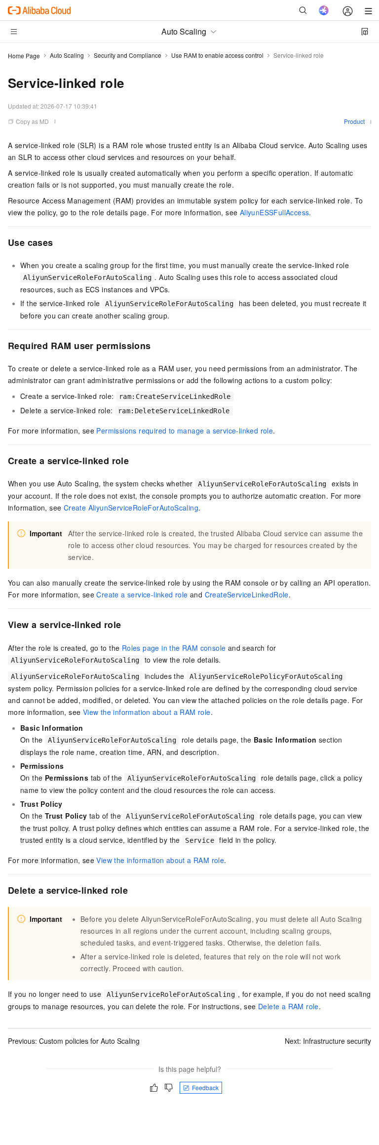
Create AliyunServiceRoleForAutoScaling (131, 508)
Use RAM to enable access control (217, 55)
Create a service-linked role (142, 594)
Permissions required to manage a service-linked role (184, 430)
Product (354, 121)
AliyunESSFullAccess (274, 212)
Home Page (24, 55)
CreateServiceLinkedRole (247, 594)
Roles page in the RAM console (174, 648)
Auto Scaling (67, 55)
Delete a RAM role (288, 1006)
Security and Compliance (127, 55)
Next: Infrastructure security (328, 1041)
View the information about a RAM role (147, 712)
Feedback (205, 1087)
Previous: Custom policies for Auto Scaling (74, 1041)
